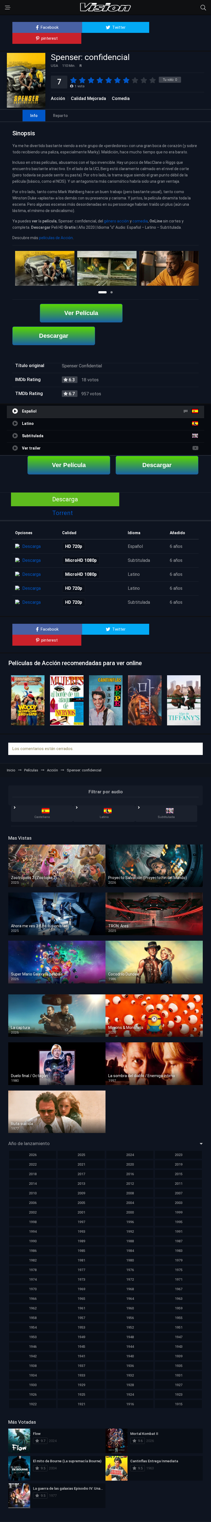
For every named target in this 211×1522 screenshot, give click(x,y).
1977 (81, 1270)
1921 (81, 1404)
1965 (81, 1299)
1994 (33, 1231)
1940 (130, 1356)
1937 (81, 1366)
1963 (178, 1299)
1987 (178, 1241)
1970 (33, 1289)
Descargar (53, 335)
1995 (178, 1222)
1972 (130, 1279)
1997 (81, 1222)
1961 (81, 1308)
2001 (81, 1212)
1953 (81, 1327)
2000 (130, 1212)
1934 (33, 1375)
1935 (178, 1366)
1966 (33, 1299)
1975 (178, 1270)
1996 (130, 1222)
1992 (130, 1231)
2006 (33, 1203)
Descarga (65, 499)
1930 (33, 1385)
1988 (130, 1241)
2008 (130, 1193)
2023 (178, 1155)
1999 (178, 1212)
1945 (81, 1346)
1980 (130, 1260)
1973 (81, 1279)
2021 (81, 1164)
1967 (178, 1289)
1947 (178, 1337)
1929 (81, 1385)
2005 (81, 1203)
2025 (81, 1155)
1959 (178, 1308)
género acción (116, 221)
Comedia (121, 98)
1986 (33, 1251)
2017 (81, 1174)
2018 (33, 1174)
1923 (178, 1394)
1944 (130, 1346)
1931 (178, 1375)
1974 (33, 1279)
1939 (178, 1356)
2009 (81, 1193)
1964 (130, 1299)
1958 (33, 1318)
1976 (130, 1270)
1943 (178, 1346)
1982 (33, 1260)
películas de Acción (56, 238)
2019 (178, 1164)
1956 (130, 1318)
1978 (33, 1270)
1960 (130, 1308)
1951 (178, 1327)
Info (34, 115)
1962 (33, 1308)
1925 (81, 1394)
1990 (33, 1241)
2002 (33, 1212)
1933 (81, 1375)
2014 (33, 1183)
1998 (33, 1222)
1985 (81, 1251)
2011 (178, 1183)
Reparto (60, 115)
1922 (33, 1404)
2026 (33, 1155)
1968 (130, 1289)
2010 (33, 1193)
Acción (58, 98)
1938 (33, 1366)
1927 (178, 1385)
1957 (81, 1318)
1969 (81, 1289)
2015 (178, 1174)
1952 (130, 1327)
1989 (81, 1241)
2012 (130, 1183)
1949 (81, 1337)
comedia (140, 221)
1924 (130, 1394)
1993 (81, 1231)
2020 (130, 1164)
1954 (33, 1327)
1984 (130, 1251)
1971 (178, 1279)
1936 (130, 1366)
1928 (130, 1385)
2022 (33, 1164)
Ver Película (81, 313)
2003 (178, 1203)
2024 (130, 1155)
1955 (178, 1318)
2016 (130, 1174)
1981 (81, 1260)
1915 (178, 1404)
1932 (130, 1375)
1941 (81, 1356)
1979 (178, 1260)
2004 (130, 1203)
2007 (178, 1193)
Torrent (62, 513)
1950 (33, 1337)
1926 (33, 1394)
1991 (178, 1231)
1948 (130, 1337)
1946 (33, 1346)
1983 (178, 1251)
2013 (81, 1183)
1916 (130, 1404)
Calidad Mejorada (88, 98)
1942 (33, 1356)
